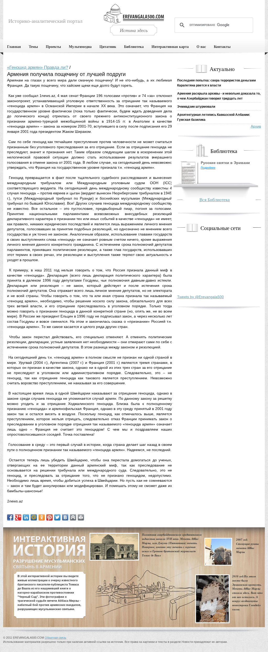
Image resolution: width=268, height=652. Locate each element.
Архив (256, 126)
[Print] (81, 517)
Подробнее (208, 167)
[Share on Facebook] (10, 517)
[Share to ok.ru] (41, 517)
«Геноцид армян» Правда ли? (37, 67)
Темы (33, 46)
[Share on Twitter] (57, 517)
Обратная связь (55, 637)
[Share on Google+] (18, 517)
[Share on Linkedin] (26, 517)
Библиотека (134, 46)
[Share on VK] (65, 517)
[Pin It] (49, 517)
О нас (201, 46)
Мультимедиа (80, 46)
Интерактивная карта (170, 46)
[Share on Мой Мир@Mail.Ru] (34, 517)
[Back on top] (73, 517)
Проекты (53, 46)
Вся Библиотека (214, 199)
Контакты (222, 46)
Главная (14, 46)
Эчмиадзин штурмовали (196, 106)
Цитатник (107, 46)
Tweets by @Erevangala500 (200, 297)
